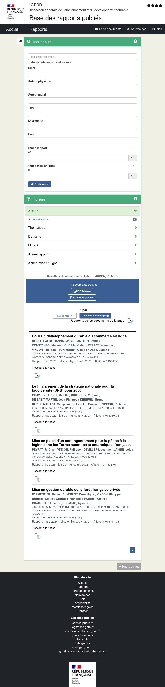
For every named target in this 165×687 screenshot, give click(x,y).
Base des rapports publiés (65, 17)
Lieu (31, 134)
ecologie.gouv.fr (82, 647)
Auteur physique (39, 81)
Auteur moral (37, 94)
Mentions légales (82, 607)
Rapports (82, 587)
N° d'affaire (35, 121)
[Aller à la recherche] (157, 5)
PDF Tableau (83, 291)
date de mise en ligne (95, 315)
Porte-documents (83, 591)
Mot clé (33, 245)
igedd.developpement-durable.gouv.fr (82, 651)
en (29, 152)
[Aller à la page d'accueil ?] (160, 5)
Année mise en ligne (43, 263)
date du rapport (64, 315)
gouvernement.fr (82, 635)
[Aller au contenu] (153, 5)
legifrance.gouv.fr (83, 627)
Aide (82, 599)
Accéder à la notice (44, 367)
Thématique (36, 227)
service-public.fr (82, 623)
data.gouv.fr (82, 643)
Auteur (33, 211)
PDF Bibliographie (83, 297)
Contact (83, 611)
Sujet (31, 68)
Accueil (82, 583)
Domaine (34, 236)
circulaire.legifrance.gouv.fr (82, 631)
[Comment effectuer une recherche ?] (135, 41)
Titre (31, 108)
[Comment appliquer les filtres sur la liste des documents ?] (135, 198)
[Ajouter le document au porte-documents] (37, 376)
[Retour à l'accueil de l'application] (82, 674)
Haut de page (130, 566)
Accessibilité (82, 603)
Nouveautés (82, 595)
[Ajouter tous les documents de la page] (130, 321)
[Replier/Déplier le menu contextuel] (20, 41)
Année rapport (38, 254)
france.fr (82, 639)
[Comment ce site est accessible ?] (149, 5)
